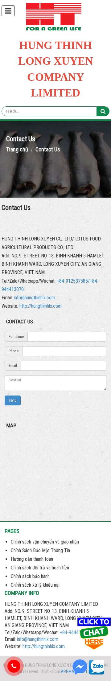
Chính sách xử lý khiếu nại (35, 585)
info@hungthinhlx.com (34, 298)
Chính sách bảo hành (30, 576)
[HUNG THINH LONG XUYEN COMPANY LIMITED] (56, 18)
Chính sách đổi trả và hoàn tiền (40, 568)
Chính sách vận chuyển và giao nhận (45, 542)
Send (13, 400)
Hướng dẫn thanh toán (32, 559)
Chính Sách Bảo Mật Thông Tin (40, 550)
